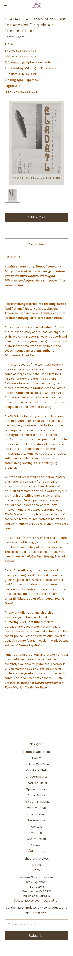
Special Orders (36, 789)
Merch (36, 865)
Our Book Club (36, 770)
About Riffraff (36, 839)
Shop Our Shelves (36, 858)
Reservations (36, 820)
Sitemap (36, 845)
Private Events (37, 814)
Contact (36, 826)
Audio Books (37, 795)
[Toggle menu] (5, 5)
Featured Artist (36, 783)
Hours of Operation (36, 751)
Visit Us (36, 833)
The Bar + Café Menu (36, 764)
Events (36, 758)
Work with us (36, 808)
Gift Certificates (36, 776)
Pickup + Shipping (36, 801)
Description (37, 244)
